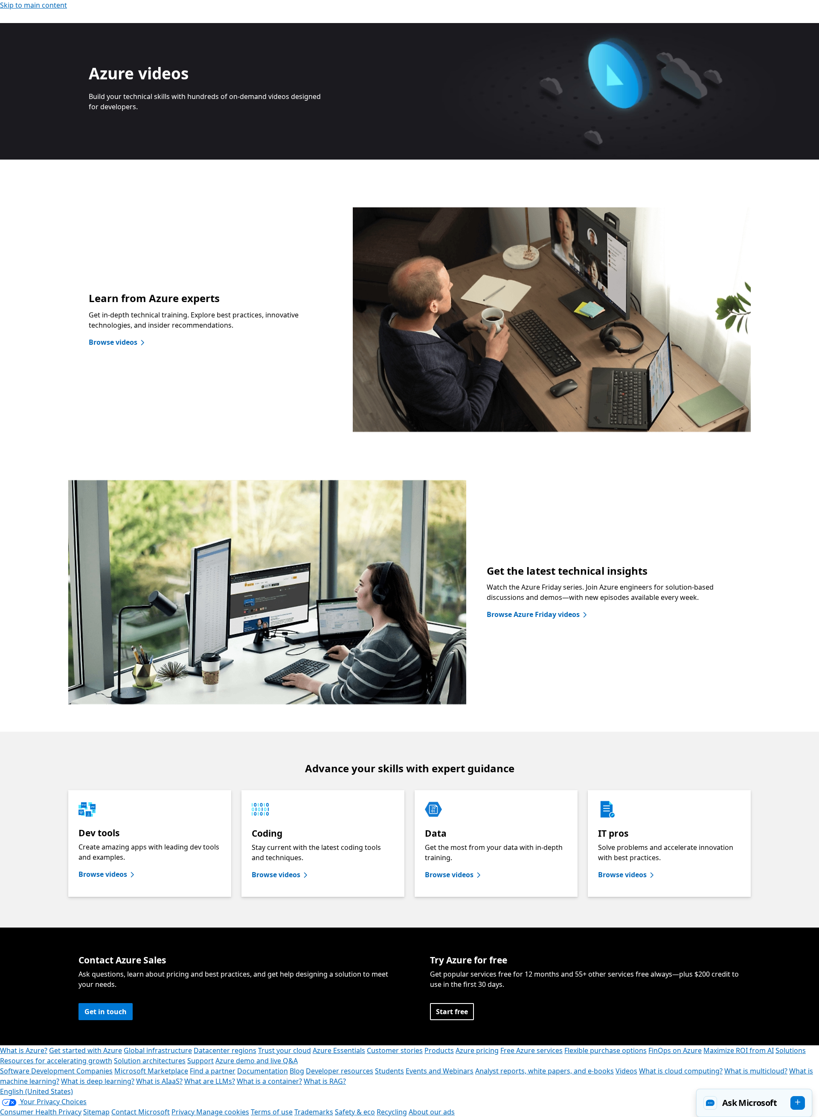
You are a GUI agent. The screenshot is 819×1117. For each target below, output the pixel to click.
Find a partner (212, 1071)
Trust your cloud (284, 1050)
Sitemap (96, 1112)
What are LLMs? (209, 1081)
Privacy (183, 1112)
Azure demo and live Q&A (256, 1060)
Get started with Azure (85, 1050)
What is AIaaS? (159, 1081)
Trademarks (313, 1112)
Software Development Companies (56, 1071)
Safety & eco (355, 1112)
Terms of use (272, 1112)
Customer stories (395, 1050)
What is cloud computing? (681, 1071)
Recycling (392, 1112)
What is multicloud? (755, 1071)
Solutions (790, 1050)
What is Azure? (23, 1050)
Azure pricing (477, 1050)
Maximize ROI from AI (738, 1050)
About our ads (432, 1112)
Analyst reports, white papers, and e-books (544, 1071)
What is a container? (269, 1081)
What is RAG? (325, 1081)
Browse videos (113, 342)
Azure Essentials (339, 1050)
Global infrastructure (158, 1050)
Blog (297, 1071)
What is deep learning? (97, 1081)
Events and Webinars (439, 1071)
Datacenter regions (225, 1050)
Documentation (262, 1071)
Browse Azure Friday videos (533, 614)
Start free (452, 1011)
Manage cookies (222, 1112)
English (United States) (36, 1091)
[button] (754, 1103)
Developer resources (339, 1071)
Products (439, 1050)
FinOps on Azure (675, 1050)
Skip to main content (33, 5)
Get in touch (105, 1011)
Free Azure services (531, 1050)
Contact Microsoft (140, 1112)
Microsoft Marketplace (151, 1071)
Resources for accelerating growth (56, 1060)
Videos (626, 1071)
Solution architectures (150, 1060)
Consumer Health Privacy (40, 1112)
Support (200, 1060)
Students (389, 1071)
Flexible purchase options (605, 1050)
